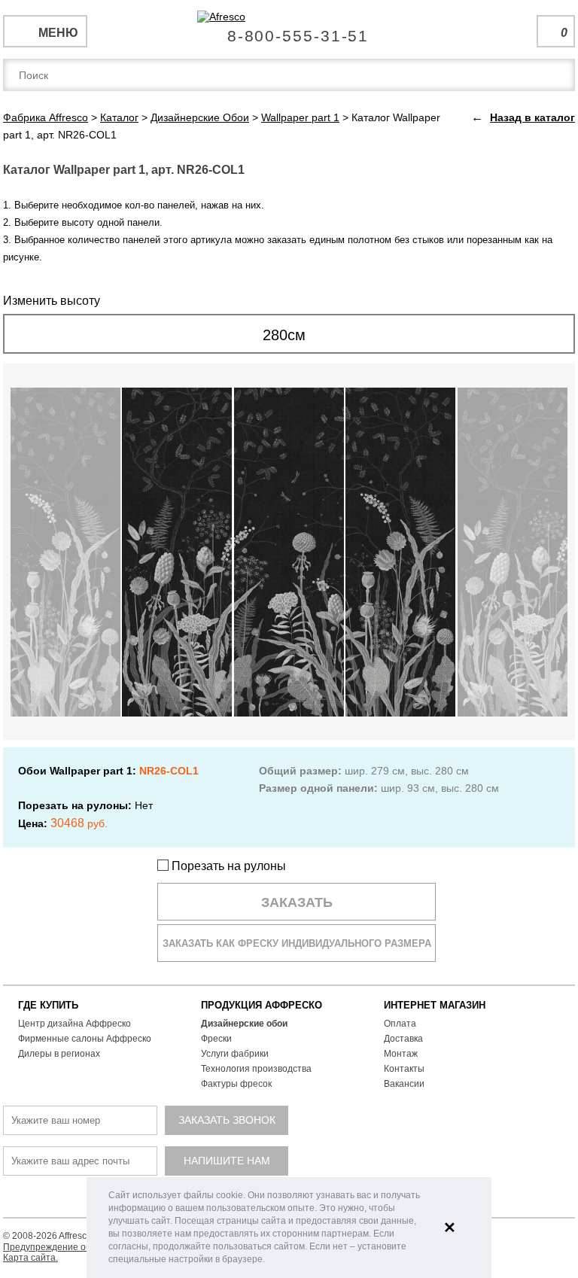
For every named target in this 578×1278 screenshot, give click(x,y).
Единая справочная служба (289, 30)
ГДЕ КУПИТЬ (48, 1005)
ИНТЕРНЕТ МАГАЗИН (434, 1005)
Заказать (297, 902)
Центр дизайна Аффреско (74, 1023)
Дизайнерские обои (244, 1023)
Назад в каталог (532, 117)
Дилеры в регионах (59, 1053)
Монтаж (401, 1053)
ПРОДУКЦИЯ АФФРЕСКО (261, 1005)
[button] (269, 1260)
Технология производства (256, 1068)
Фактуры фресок (236, 1084)
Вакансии (404, 1084)
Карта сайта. (30, 1257)
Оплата (400, 1023)
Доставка (403, 1038)
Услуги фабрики (235, 1053)
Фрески (216, 1038)
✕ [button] (449, 1227)
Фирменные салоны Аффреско (84, 1038)
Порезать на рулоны (227, 866)
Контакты (404, 1068)
